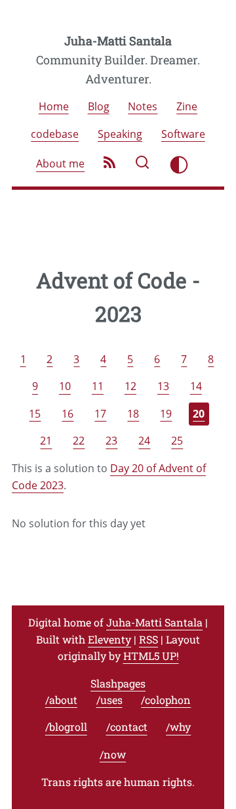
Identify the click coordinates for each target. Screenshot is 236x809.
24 (144, 441)
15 (35, 413)
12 (130, 387)
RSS (148, 639)
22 (79, 441)
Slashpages (118, 683)
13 (163, 387)
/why (178, 727)
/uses (109, 700)
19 (166, 413)
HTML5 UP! (151, 656)
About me (60, 164)
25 (177, 441)
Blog (98, 106)
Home (54, 106)
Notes (142, 106)
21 (46, 441)
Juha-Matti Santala (118, 41)
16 (67, 413)
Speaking (120, 134)
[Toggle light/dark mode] (179, 165)
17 (100, 413)
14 (196, 387)
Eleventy (109, 639)
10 (65, 387)
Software (183, 134)
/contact (127, 727)
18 (133, 413)
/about (61, 700)
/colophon (166, 700)
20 (199, 413)
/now (113, 754)
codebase (55, 134)
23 (111, 441)
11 (98, 387)
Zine (186, 106)
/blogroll (66, 727)
